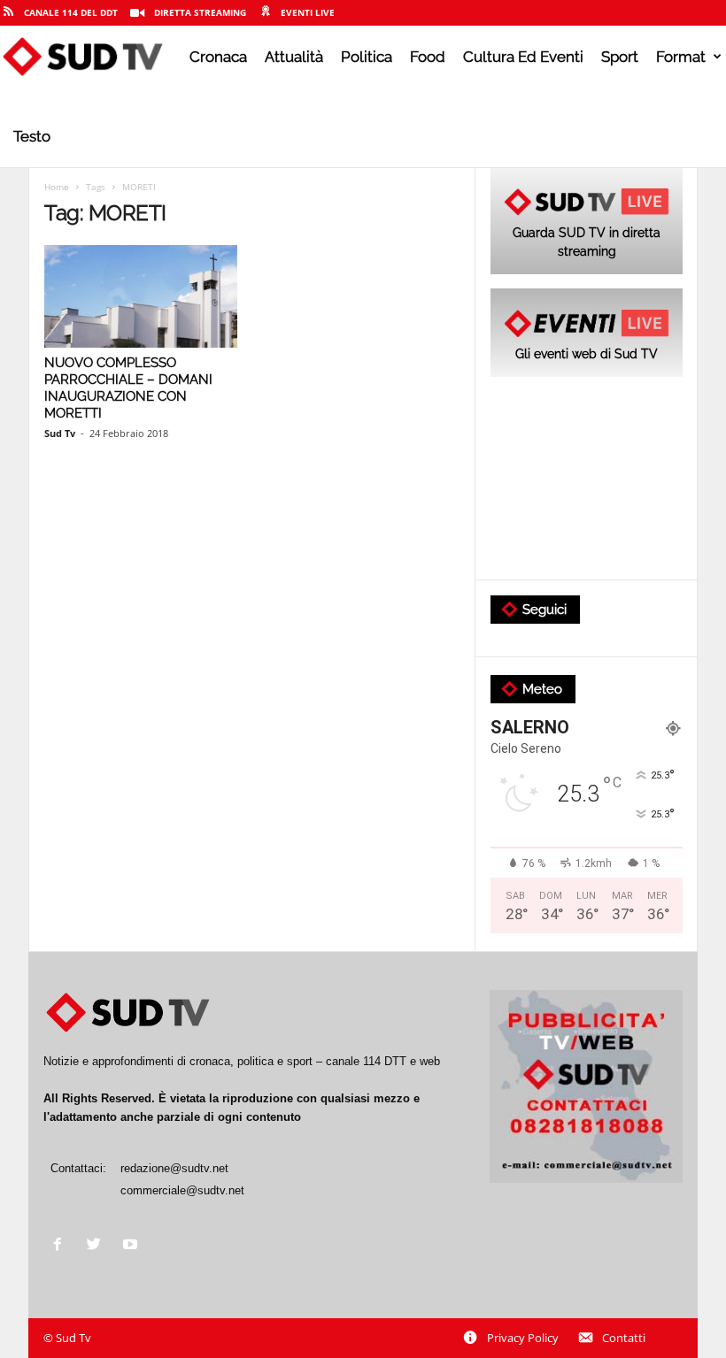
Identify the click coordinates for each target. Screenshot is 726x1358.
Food (427, 56)
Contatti (623, 1338)
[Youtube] (132, 1246)
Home (56, 186)
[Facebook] (61, 1246)
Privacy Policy (523, 1338)
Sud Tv (59, 433)
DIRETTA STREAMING (200, 12)
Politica (366, 56)
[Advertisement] (586, 479)
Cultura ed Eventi (523, 56)
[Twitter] (98, 1246)
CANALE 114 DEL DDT (71, 12)
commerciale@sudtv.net (182, 1190)
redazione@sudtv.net (174, 1168)
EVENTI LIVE (308, 12)
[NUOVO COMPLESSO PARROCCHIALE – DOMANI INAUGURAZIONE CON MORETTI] (140, 296)
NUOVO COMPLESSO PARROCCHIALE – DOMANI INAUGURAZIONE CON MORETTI (128, 388)
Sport (619, 56)
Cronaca (218, 56)
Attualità (294, 56)
